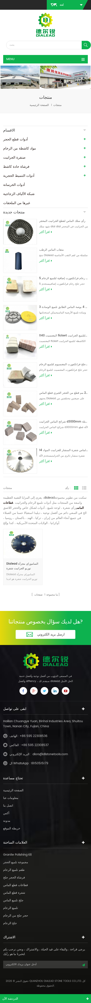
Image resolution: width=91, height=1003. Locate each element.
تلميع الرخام (10, 908)
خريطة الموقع (11, 828)
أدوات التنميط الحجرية (18, 175)
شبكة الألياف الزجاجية (18, 194)
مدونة (6, 820)
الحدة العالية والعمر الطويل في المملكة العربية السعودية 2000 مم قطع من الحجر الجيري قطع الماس (63, 393)
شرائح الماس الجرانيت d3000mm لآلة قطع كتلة (63, 422)
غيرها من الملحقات (16, 203)
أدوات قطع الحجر (15, 139)
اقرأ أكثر (44, 232)
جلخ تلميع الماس (13, 900)
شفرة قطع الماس (14, 892)
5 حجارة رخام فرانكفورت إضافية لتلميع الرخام (63, 278)
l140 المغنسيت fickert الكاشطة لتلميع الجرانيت (63, 335)
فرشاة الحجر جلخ (14, 877)
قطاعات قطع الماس (15, 885)
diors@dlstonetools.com (50, 754)
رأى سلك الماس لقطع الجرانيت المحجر (62, 221)
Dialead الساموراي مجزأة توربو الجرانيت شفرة (22, 566)
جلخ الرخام (10, 923)
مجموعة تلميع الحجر (15, 862)
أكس (6, 813)
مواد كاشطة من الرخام (19, 148)
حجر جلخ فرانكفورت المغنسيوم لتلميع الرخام (63, 364)
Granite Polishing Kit (17, 854)
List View (84, 488)
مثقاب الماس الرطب (51, 250)
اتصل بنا (8, 805)
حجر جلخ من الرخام (15, 915)
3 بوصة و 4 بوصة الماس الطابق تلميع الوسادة (63, 307)
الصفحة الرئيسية (39, 105)
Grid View (76, 488)
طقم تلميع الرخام (14, 869)
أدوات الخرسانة (14, 185)
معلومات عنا (10, 798)
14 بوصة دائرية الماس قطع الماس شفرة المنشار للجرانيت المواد (63, 450)
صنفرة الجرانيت (14, 157)
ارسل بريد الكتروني (51, 634)
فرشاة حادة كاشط (16, 166)
